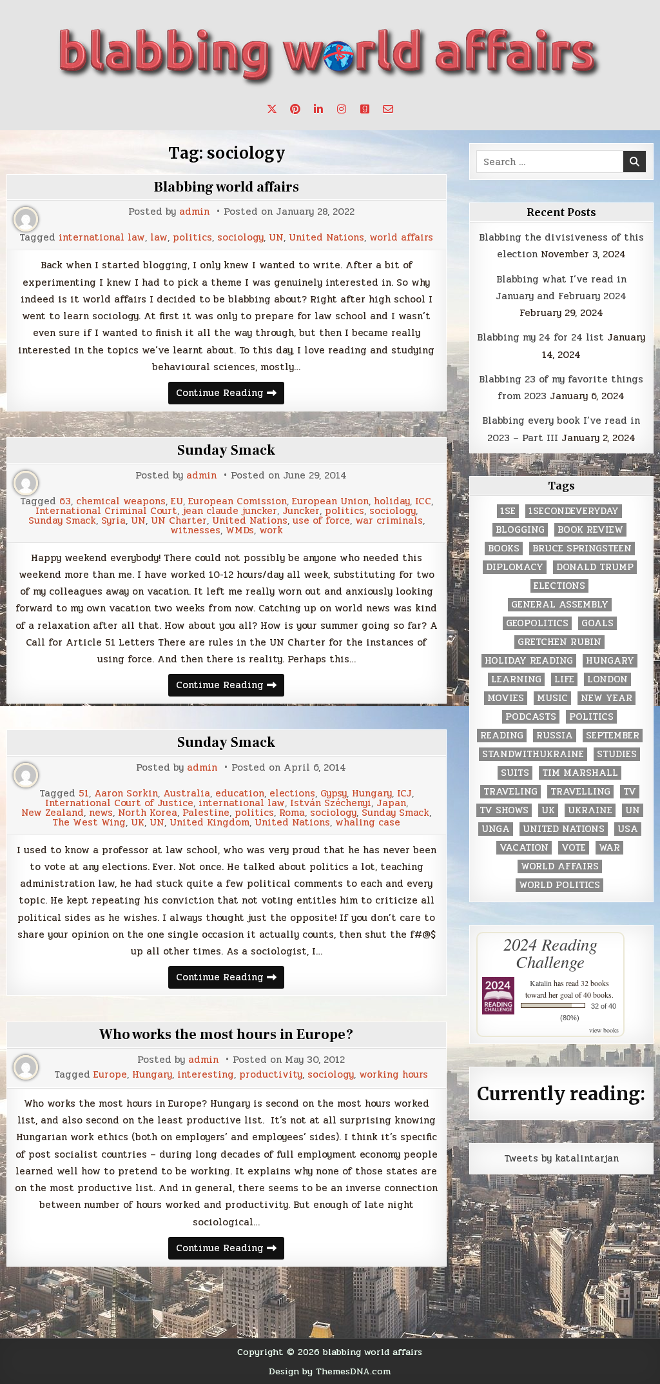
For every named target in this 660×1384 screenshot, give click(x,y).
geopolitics (537, 623)
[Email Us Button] (388, 109)
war (609, 848)
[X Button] (272, 109)
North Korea (147, 813)
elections (292, 793)
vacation (524, 848)
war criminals (389, 521)
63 (65, 501)
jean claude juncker (229, 511)
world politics (559, 885)
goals (597, 623)
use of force (321, 521)
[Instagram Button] (342, 109)
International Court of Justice (119, 803)
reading (501, 735)
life (564, 679)
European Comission (237, 501)
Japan (391, 803)
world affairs (401, 237)
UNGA (495, 829)
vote (573, 848)
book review (590, 530)
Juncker (301, 511)
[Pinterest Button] (295, 109)
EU (177, 501)
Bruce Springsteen (582, 548)
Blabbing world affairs (226, 187)
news (101, 813)
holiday (392, 501)
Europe (110, 1075)
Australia (186, 793)
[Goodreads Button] (365, 109)
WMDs (240, 530)
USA (627, 829)
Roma (292, 813)
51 (84, 793)
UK (137, 822)
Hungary (372, 793)
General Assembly (559, 604)
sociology (240, 237)
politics (192, 237)
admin (194, 212)
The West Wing (89, 822)
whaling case (367, 822)
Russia (554, 735)
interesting (205, 1075)
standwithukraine (533, 754)
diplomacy (514, 567)
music (552, 698)
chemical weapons (121, 501)
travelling (580, 791)
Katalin (541, 983)
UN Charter (179, 521)
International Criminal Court (106, 511)
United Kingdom (209, 822)
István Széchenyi (330, 803)
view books (604, 1029)
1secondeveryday (574, 511)
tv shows (504, 810)
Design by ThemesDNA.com (330, 1371)
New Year (606, 698)
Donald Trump (595, 567)
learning (516, 679)
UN (276, 237)
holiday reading (529, 660)
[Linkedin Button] (318, 109)
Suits (515, 773)
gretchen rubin (559, 642)
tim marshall (580, 773)
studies (617, 754)
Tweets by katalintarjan (561, 1158)
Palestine (205, 813)
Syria (113, 521)
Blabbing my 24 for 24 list (540, 337)
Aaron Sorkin (126, 793)
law (159, 237)
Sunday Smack (226, 450)
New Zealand (52, 813)
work (271, 530)
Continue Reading (230, 394)
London (607, 679)
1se (508, 511)
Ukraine (590, 810)
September (612, 735)
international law (102, 237)
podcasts (530, 717)
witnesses (195, 530)
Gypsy (333, 793)
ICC (423, 501)
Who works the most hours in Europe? (226, 1034)
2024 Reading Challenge (550, 953)
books (503, 548)
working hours (393, 1075)
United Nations (326, 237)
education (239, 793)
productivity (270, 1075)
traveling (510, 791)
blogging (520, 530)
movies (505, 698)
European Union (330, 501)
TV (629, 791)
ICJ (404, 793)
